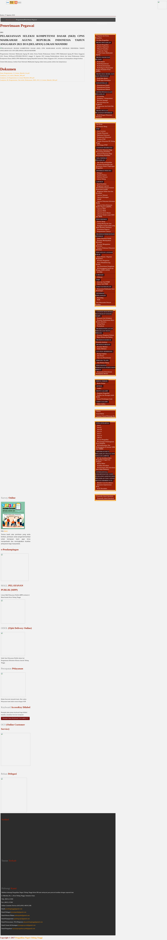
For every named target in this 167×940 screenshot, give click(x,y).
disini (6, 531)
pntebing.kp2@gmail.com (22, 918)
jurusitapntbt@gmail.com (18, 912)
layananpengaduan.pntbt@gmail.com (23, 928)
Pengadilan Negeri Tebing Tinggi (29, 938)
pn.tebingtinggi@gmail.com (13, 909)
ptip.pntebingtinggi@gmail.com (33, 922)
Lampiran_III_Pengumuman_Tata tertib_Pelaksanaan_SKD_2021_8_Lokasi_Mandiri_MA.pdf (28, 80)
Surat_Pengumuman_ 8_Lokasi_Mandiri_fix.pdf (14, 73)
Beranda (8, 19)
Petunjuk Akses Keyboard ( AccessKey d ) (15, 718)
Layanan (13, 19)
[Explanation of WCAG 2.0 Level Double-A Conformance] (10, 2)
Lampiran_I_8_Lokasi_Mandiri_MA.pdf (12, 75)
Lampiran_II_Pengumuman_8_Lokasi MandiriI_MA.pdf (17, 78)
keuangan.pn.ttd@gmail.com (26, 925)
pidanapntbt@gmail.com (22, 915)
